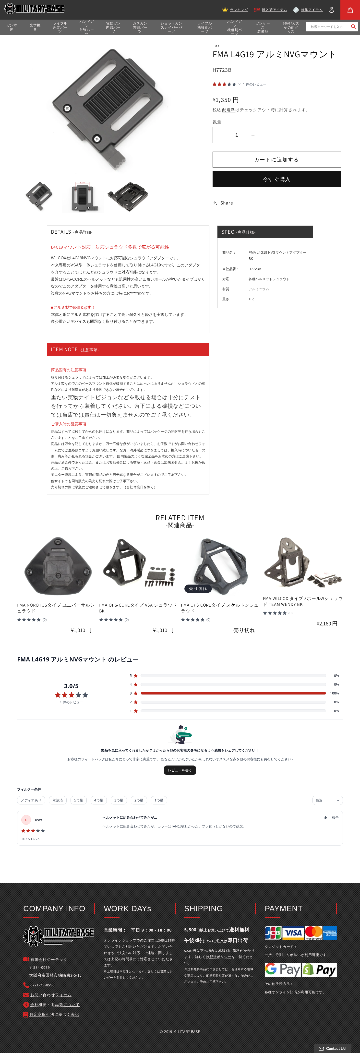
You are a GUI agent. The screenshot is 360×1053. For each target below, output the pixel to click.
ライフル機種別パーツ (204, 27)
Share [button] (226, 203)
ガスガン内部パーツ (140, 27)
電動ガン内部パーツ (113, 27)
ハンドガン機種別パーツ (234, 28)
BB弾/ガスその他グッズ (291, 27)
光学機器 (35, 27)
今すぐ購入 (277, 179)
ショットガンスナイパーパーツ (171, 27)
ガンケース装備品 (262, 27)
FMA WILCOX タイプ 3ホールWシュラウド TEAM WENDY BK (303, 601)
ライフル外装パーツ (60, 27)
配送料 (228, 109)
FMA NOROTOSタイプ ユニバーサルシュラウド (56, 608)
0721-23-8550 (42, 985)
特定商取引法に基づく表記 (54, 1014)
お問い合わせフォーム (51, 994)
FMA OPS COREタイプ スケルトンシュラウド (220, 608)
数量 (217, 122)
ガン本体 (11, 27)
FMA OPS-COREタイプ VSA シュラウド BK (138, 608)
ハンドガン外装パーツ (87, 28)
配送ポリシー (220, 957)
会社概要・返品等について (55, 1004)
